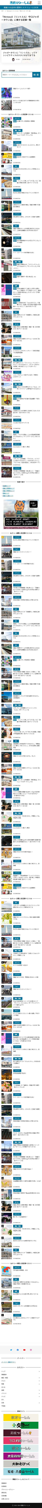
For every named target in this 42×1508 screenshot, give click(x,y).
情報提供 (4, 1374)
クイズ (3, 1396)
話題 (2, 1390)
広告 (2, 1403)
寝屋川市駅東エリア (8, 491)
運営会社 (4, 1492)
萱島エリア (6, 493)
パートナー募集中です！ (8, 1362)
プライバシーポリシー (8, 1489)
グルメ (3, 1381)
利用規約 (4, 1486)
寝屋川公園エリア (8, 496)
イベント (4, 1393)
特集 (2, 1384)
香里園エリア (7, 486)
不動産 (3, 1406)
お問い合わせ (5, 1499)
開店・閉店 (4, 1378)
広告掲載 (4, 1496)
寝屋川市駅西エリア (8, 488)
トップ (3, 1371)
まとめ (3, 1387)
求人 (2, 1399)
